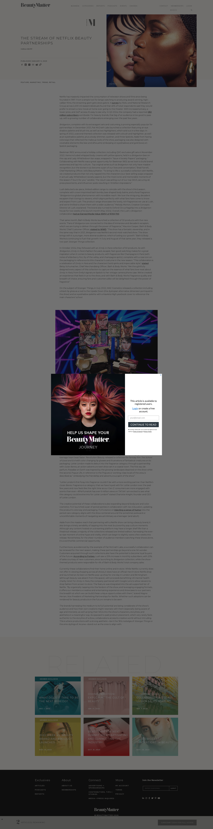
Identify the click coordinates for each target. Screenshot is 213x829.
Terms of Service (137, 431)
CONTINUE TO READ (143, 424)
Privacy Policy (148, 431)
